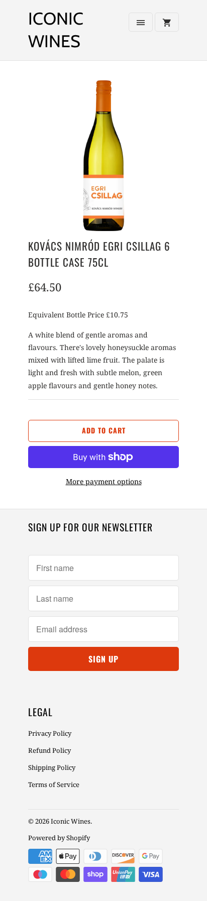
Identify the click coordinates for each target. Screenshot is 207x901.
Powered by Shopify (59, 837)
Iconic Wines (55, 30)
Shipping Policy (51, 767)
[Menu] (141, 22)
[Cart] (167, 22)
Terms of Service (53, 784)
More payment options (104, 481)
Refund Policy (49, 750)
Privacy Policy (49, 733)
